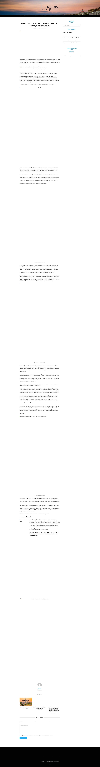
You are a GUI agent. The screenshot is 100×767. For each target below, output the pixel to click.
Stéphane (39, 690)
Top (50, 764)
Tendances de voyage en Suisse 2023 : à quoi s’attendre (71, 40)
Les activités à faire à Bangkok (25, 707)
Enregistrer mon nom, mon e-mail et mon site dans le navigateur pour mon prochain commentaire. (36, 735)
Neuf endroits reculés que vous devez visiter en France (71, 35)
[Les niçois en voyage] (50, 7)
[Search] (79, 16)
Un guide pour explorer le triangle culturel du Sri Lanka (71, 37)
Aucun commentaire (42, 28)
